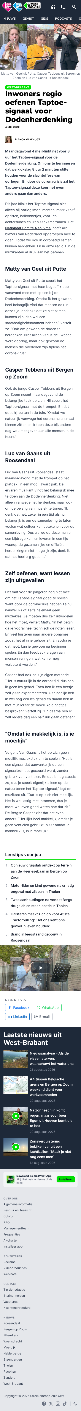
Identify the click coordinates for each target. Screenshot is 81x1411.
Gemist (28, 19)
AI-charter (10, 1240)
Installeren (65, 1179)
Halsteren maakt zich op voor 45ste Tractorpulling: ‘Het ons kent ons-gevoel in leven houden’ (40, 920)
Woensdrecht (12, 1341)
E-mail (44, 1016)
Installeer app (13, 1246)
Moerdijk (9, 1347)
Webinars (9, 1274)
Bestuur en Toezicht (17, 1210)
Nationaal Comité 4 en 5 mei (28, 228)
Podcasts (63, 19)
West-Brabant (18, 87)
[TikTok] (65, 1404)
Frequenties (11, 1234)
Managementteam (16, 1228)
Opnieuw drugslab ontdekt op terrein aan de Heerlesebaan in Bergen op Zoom (41, 871)
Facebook (21, 1007)
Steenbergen (12, 1359)
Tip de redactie (14, 1289)
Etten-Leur (10, 1335)
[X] (51, 1404)
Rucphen (9, 1371)
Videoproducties (15, 1268)
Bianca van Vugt (27, 139)
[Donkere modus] (75, 1404)
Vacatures (10, 1301)
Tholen (8, 1365)
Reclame (9, 1262)
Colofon (8, 1216)
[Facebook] (44, 1404)
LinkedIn (20, 1016)
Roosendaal (11, 1323)
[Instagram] (58, 1404)
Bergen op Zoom (15, 1329)
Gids (44, 19)
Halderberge (12, 1353)
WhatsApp (50, 1007)
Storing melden (14, 1295)
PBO (6, 1222)
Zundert (9, 1377)
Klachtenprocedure (16, 1307)
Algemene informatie (17, 1204)
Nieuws (9, 19)
